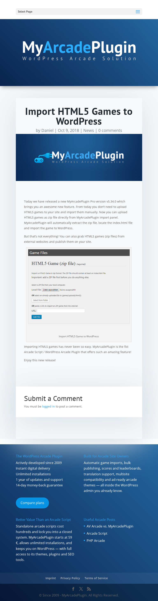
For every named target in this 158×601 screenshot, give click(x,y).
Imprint (50, 578)
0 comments (110, 130)
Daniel (47, 130)
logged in (48, 406)
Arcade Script (97, 533)
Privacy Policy (70, 578)
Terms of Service (96, 578)
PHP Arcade (96, 540)
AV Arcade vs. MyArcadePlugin (110, 526)
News (88, 130)
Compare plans (32, 503)
